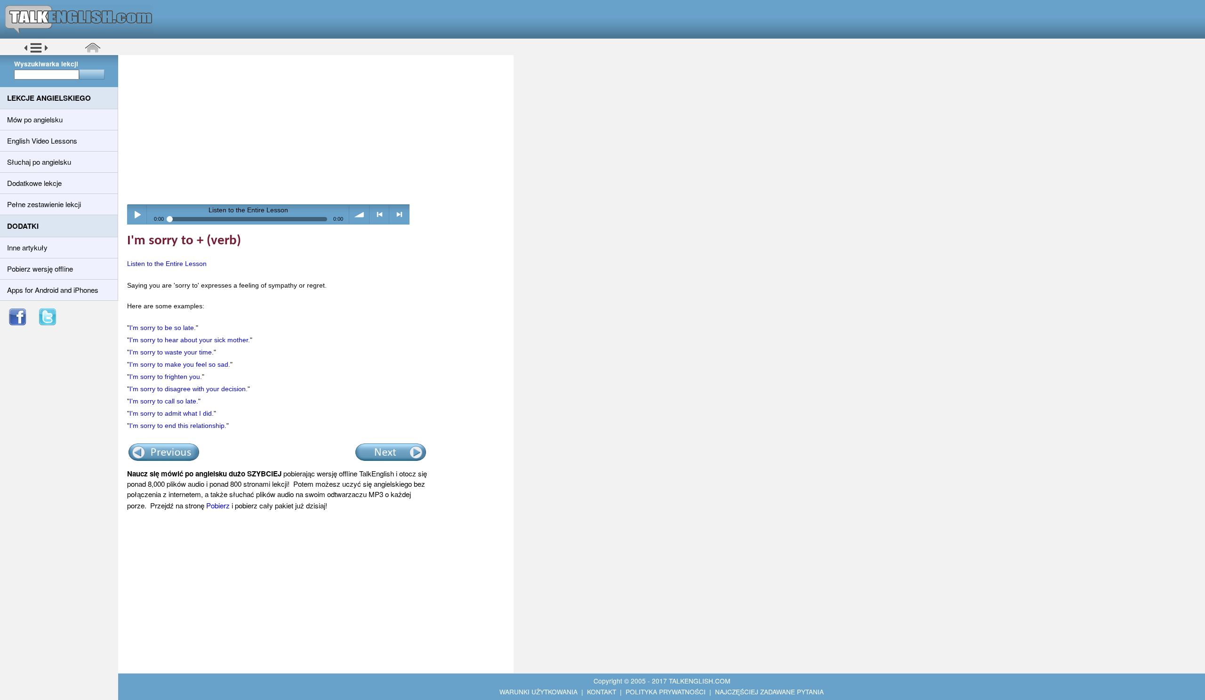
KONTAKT (601, 691)
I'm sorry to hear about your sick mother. (189, 340)
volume (359, 214)
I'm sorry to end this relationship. (177, 425)
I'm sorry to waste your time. (171, 352)
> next (399, 214)
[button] (36, 51)
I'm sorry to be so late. (162, 327)
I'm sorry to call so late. (163, 401)
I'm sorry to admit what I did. (171, 413)
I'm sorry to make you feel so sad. (179, 364)
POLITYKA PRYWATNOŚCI (666, 691)
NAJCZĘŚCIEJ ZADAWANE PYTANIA (769, 691)
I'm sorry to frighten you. (165, 376)
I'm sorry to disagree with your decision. (188, 389)
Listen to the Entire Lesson (167, 263)
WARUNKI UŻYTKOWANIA (538, 691)
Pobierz (218, 505)
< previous (379, 214)
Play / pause (137, 214)
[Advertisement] (319, 129)
